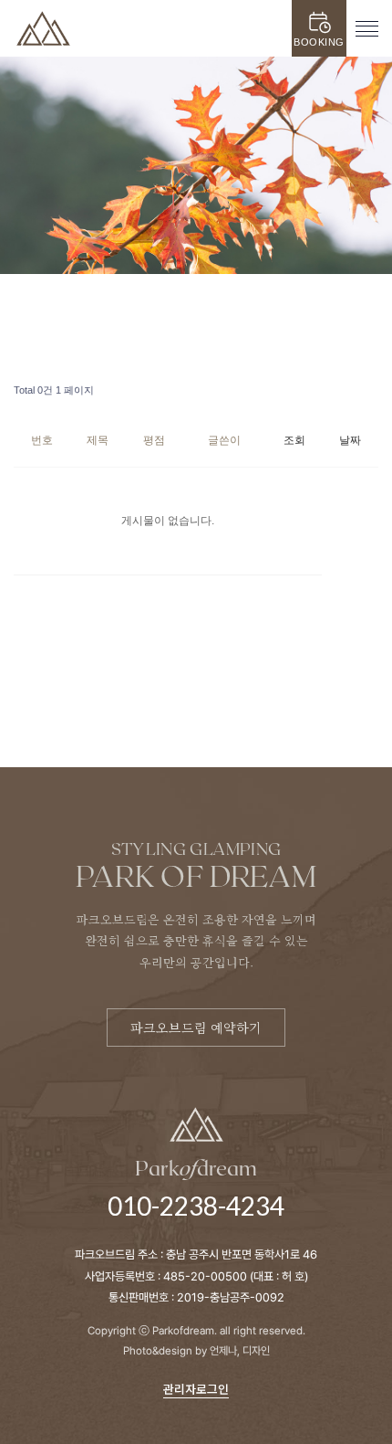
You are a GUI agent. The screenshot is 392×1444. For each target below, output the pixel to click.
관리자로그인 (196, 1388)
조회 (294, 440)
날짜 (350, 440)
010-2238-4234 (196, 1205)
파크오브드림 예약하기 (196, 1027)
